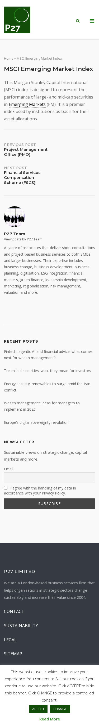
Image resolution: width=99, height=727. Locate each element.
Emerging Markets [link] (27, 104)
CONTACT (14, 611)
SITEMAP (13, 654)
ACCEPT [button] (38, 709)
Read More (49, 718)
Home (8, 58)
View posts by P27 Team (23, 239)
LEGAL (10, 640)
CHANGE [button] (60, 709)
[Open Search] (78, 21)
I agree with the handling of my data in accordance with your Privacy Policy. (40, 491)
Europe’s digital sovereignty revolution (36, 422)
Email (8, 468)
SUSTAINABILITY (21, 625)
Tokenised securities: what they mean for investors (47, 370)
